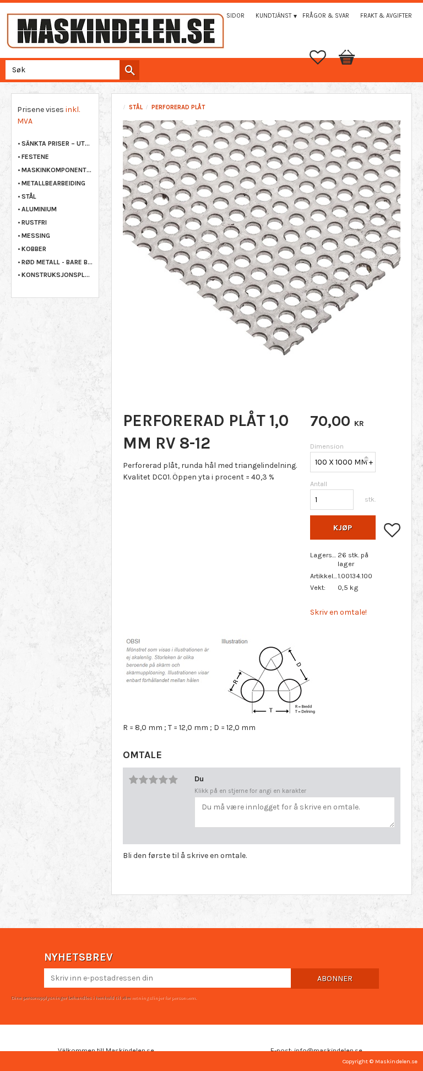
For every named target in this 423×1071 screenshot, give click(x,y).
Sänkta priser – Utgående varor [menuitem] (57, 143)
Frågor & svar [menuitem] (325, 15)
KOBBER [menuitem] (33, 249)
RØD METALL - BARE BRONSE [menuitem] (57, 262)
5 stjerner (173, 780)
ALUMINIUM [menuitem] (39, 209)
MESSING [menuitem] (35, 235)
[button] (323, 57)
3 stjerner (153, 780)
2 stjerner (143, 780)
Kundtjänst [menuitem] (273, 15)
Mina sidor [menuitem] (227, 15)
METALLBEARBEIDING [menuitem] (53, 183)
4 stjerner (163, 780)
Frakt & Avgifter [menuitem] (386, 15)
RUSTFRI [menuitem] (34, 222)
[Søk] (129, 70)
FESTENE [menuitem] (35, 157)
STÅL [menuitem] (28, 196)
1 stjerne (133, 780)
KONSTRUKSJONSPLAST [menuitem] (57, 275)
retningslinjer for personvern (164, 997)
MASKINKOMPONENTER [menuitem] (57, 170)
